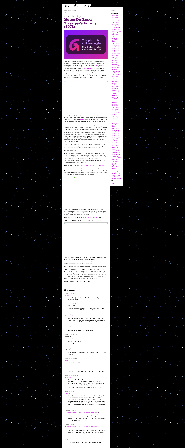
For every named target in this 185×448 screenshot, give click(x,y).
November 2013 (116, 71)
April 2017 (114, 40)
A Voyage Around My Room (90, 217)
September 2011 (116, 116)
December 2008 (116, 173)
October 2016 (115, 50)
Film (65, 12)
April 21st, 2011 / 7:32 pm (70, 438)
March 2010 (115, 147)
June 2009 (114, 163)
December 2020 (116, 26)
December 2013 (116, 69)
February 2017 (116, 43)
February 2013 (116, 87)
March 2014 (115, 64)
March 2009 (115, 168)
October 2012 (115, 93)
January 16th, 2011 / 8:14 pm (71, 358)
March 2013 (115, 85)
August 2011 (115, 118)
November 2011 (116, 113)
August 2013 (115, 76)
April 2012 (114, 104)
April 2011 (114, 125)
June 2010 (114, 142)
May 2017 (114, 38)
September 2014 (116, 54)
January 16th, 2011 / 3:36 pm (71, 314)
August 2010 (115, 139)
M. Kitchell (68, 377)
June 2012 (114, 100)
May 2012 (114, 102)
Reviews (108, 6)
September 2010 (116, 137)
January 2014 (115, 67)
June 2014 (114, 59)
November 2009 (116, 154)
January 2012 (115, 109)
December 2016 (116, 47)
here (88, 75)
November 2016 (116, 48)
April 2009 (114, 166)
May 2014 (114, 60)
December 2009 (116, 152)
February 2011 (116, 128)
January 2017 (115, 45)
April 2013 (114, 83)
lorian (66, 360)
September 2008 (116, 178)
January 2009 (115, 172)
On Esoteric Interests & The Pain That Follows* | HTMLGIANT (81, 412)
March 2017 (115, 41)
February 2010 (116, 149)
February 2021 (116, 22)
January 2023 (115, 17)
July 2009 (114, 161)
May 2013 (114, 81)
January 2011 (115, 130)
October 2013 (115, 73)
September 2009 (116, 158)
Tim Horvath (68, 393)
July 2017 (114, 36)
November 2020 (116, 27)
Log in (113, 183)
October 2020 (115, 29)
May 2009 (114, 165)
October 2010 (115, 135)
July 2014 (114, 57)
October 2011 (115, 114)
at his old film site (88, 68)
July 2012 (114, 99)
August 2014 (115, 55)
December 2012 (116, 90)
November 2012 (116, 92)
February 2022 (116, 19)
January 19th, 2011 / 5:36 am (71, 391)
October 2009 (115, 156)
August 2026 (115, 15)
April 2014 (114, 62)
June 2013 (114, 80)
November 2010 (116, 133)
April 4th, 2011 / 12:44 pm (70, 410)
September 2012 (116, 95)
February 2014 (116, 66)
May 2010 (114, 144)
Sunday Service (114, 6)
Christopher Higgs (72, 16)
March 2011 (115, 126)
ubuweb (97, 65)
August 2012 (115, 97)
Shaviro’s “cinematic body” (97, 165)
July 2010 (114, 140)
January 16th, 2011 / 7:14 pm (71, 348)
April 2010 (114, 146)
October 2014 (115, 52)
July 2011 (114, 119)
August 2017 (115, 34)
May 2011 (114, 123)
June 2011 (114, 121)
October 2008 (115, 177)
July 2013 (114, 78)
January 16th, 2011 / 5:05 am (71, 293)
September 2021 (116, 21)
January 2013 (115, 88)
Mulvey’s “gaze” (84, 165)
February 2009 (116, 170)
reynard (67, 295)
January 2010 (115, 151)
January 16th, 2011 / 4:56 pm (71, 326)
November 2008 (116, 175)
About (120, 6)
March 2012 (115, 106)
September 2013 (116, 74)
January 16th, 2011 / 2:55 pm (71, 303)
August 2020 (115, 33)
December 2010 (116, 132)
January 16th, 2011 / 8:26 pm (71, 367)
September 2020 (116, 31)
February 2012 (116, 107)
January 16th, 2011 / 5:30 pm (71, 334)
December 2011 (116, 111)
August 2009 (115, 159)
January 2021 (115, 24)
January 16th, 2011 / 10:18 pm (71, 375)
